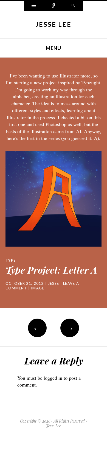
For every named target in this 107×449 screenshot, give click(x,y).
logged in (53, 378)
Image (37, 288)
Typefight (90, 82)
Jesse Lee (53, 24)
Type (10, 260)
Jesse (53, 283)
